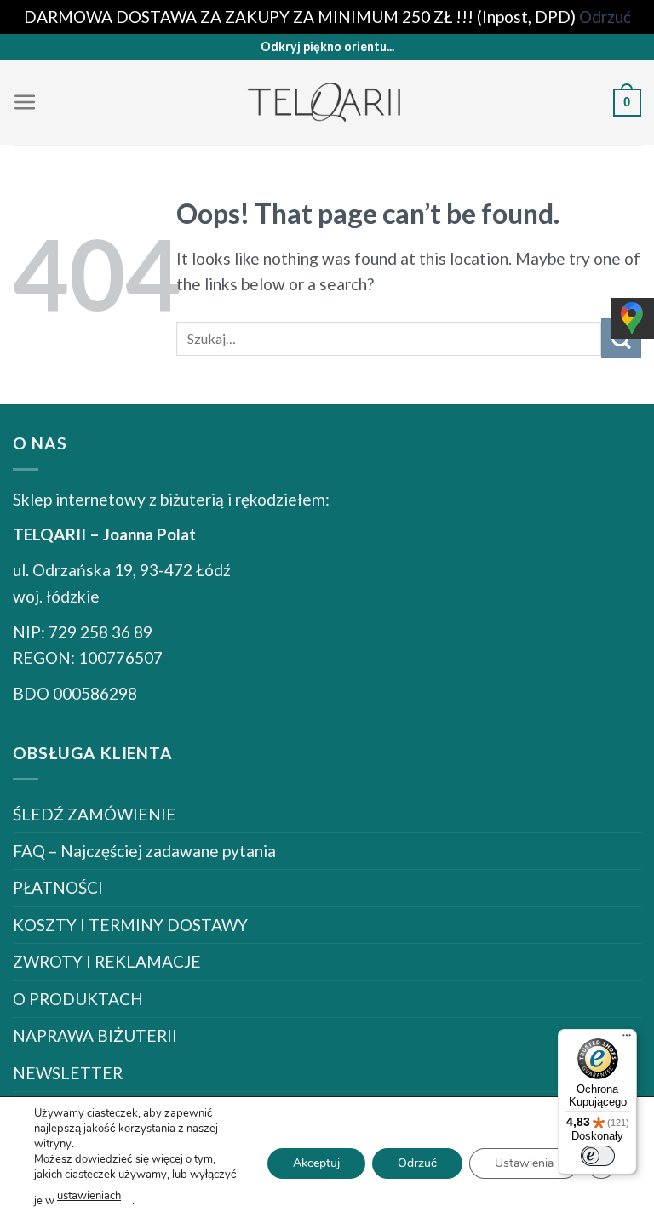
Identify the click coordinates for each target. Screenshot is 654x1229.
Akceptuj (316, 1162)
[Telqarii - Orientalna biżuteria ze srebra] (327, 102)
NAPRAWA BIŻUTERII (95, 1035)
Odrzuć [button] (605, 16)
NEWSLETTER (68, 1073)
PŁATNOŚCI (58, 887)
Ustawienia (524, 1162)
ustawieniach (89, 1195)
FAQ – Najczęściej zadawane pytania (144, 850)
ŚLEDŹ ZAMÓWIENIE (94, 814)
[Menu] (25, 102)
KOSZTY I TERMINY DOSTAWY (130, 925)
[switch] (598, 1156)
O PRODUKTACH (78, 999)
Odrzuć (417, 1162)
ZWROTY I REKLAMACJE (107, 961)
